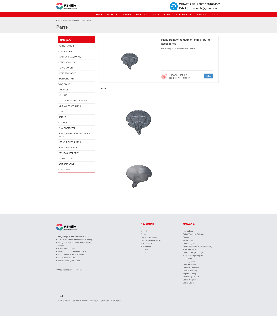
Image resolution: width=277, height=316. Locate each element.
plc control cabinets (80, 301)
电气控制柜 (105, 301)
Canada (186, 237)
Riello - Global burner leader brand (70, 20)
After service (183, 14)
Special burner (147, 243)
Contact (216, 14)
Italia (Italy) (187, 258)
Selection (141, 14)
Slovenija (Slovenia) (191, 277)
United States (188, 283)
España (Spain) (189, 274)
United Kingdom (189, 280)
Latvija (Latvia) (189, 262)
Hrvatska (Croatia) (190, 243)
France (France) (189, 249)
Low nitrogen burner (149, 237)
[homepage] (67, 6)
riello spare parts (64, 301)
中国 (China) (188, 240)
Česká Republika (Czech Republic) (197, 246)
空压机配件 (94, 301)
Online (209, 76)
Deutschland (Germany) (193, 252)
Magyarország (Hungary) (193, 255)
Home (99, 14)
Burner (126, 14)
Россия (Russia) (190, 271)
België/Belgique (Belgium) (193, 234)
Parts (156, 14)
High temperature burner (151, 240)
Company (201, 14)
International (188, 231)
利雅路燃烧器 (116, 301)
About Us (112, 14)
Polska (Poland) (189, 265)
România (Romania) (191, 268)
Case (167, 14)
